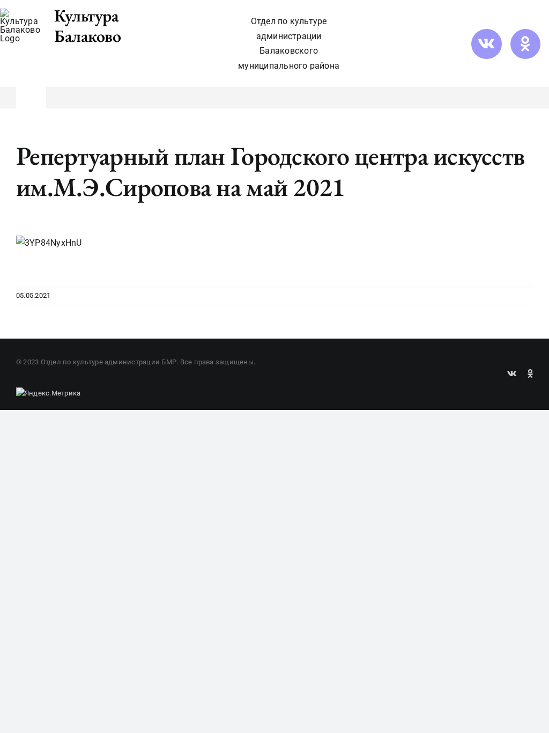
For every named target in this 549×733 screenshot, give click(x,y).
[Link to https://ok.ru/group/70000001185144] (525, 44)
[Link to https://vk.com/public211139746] (486, 44)
